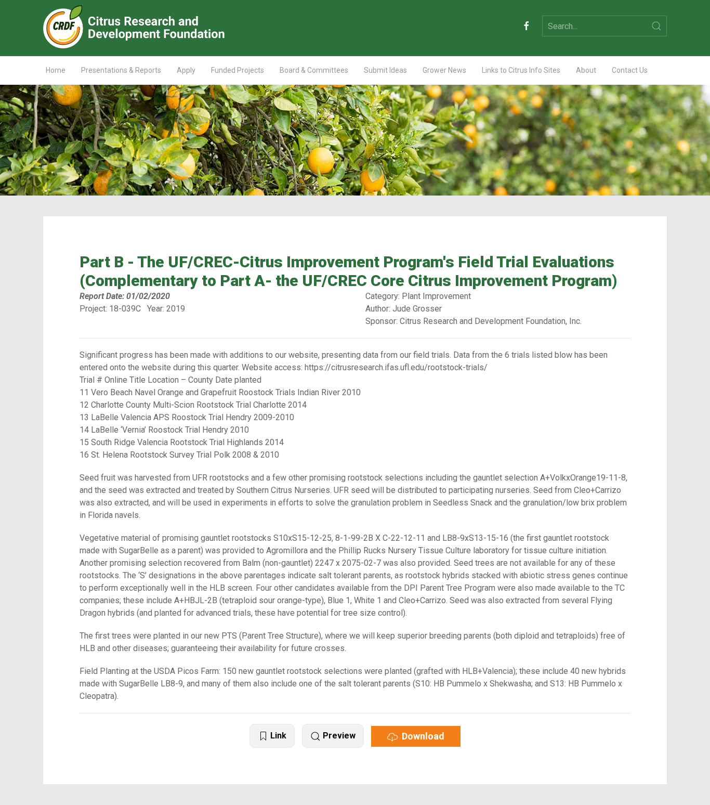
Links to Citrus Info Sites (521, 70)
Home (55, 70)
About (586, 70)
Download (421, 736)
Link (277, 736)
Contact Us (630, 70)
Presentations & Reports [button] (121, 70)
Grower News (444, 70)
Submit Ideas (385, 70)
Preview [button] (338, 736)
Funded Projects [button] (237, 70)
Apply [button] (186, 70)
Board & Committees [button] (314, 70)
